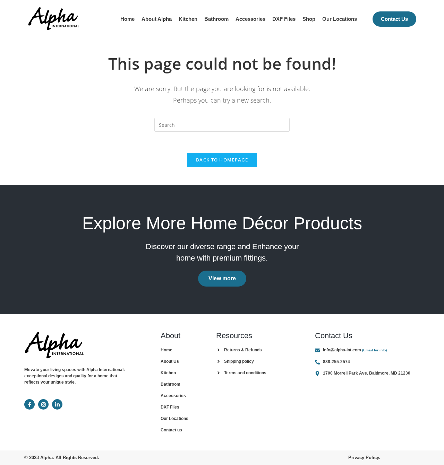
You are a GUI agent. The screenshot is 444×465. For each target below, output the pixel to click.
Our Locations (339, 19)
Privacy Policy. (364, 457)
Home (127, 19)
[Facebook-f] (29, 404)
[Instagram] (43, 404)
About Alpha (157, 19)
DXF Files (284, 19)
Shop (308, 19)
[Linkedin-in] (57, 404)
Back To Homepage (222, 160)
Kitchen (188, 19)
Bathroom (216, 19)
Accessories (250, 19)
